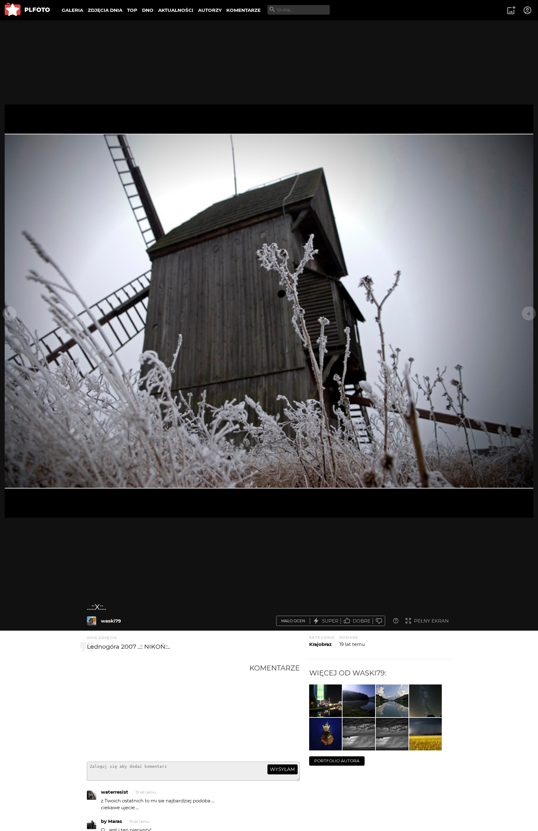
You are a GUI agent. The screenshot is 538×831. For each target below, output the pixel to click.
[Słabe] (379, 621)
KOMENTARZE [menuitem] (243, 10)
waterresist (114, 792)
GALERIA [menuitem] (72, 10)
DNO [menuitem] (147, 10)
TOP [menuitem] (132, 10)
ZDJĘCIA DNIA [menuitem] (105, 10)
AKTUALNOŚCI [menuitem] (175, 10)
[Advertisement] (168, 710)
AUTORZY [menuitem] (210, 10)
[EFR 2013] (325, 700)
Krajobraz (320, 644)
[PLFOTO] (27, 10)
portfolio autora (337, 760)
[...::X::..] (91, 621)
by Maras (111, 821)
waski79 (111, 621)
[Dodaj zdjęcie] (511, 10)
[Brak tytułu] (358, 700)
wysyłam (282, 769)
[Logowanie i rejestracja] (528, 10)
